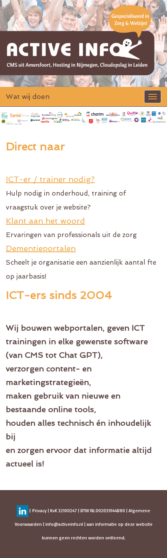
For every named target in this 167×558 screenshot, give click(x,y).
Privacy (39, 510)
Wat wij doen (28, 96)
